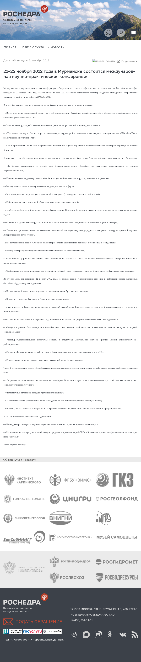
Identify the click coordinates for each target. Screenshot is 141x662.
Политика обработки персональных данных (33, 639)
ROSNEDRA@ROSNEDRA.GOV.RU (92, 614)
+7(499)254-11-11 (81, 620)
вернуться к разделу (22, 459)
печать (110, 61)
